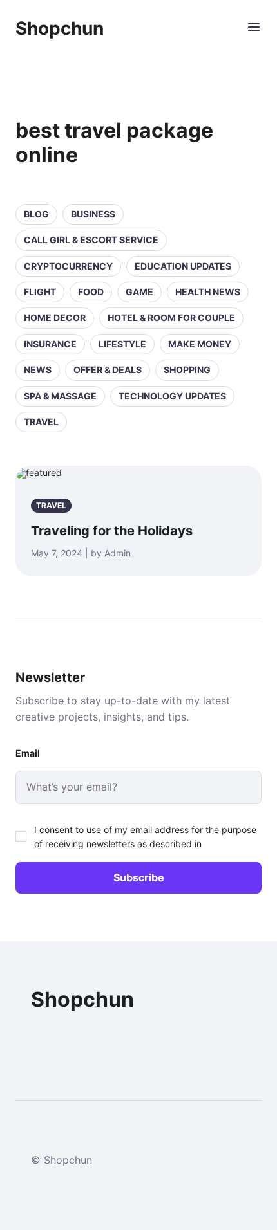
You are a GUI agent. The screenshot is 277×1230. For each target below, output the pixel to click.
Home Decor (55, 317)
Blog (36, 213)
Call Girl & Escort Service (91, 239)
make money (199, 343)
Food (91, 291)
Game (139, 291)
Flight (40, 291)
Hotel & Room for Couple (171, 317)
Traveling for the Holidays (112, 530)
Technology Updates (172, 395)
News (38, 369)
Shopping (187, 369)
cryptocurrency (68, 266)
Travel (41, 421)
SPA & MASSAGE (60, 395)
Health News (207, 291)
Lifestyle (122, 343)
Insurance (50, 343)
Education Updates (183, 266)
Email (27, 753)
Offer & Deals (107, 369)
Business (93, 213)
